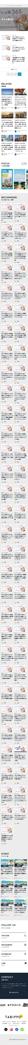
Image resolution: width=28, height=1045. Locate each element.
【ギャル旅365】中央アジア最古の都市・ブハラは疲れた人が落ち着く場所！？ (7, 778)
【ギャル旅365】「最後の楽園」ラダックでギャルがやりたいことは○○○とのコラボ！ (7, 758)
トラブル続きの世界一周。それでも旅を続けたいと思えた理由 (7, 125)
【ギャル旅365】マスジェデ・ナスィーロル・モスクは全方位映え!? (18, 49)
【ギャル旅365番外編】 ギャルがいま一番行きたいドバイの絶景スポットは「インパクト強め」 (7, 216)
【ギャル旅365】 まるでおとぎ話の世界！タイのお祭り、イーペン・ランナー (7, 436)
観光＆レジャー (17, 211)
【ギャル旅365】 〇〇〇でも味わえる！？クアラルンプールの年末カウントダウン (7, 376)
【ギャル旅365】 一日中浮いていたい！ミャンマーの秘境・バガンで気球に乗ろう (7, 456)
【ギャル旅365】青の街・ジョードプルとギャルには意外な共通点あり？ (7, 737)
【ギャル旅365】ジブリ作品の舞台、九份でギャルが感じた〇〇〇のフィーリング (20, 557)
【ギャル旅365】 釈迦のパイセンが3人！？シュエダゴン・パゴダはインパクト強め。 (20, 436)
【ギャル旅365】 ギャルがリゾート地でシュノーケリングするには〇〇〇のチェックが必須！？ (20, 397)
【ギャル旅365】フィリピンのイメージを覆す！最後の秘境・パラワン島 (7, 516)
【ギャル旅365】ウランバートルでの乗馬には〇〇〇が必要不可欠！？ (20, 596)
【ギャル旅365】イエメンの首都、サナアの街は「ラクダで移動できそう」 (18, 38)
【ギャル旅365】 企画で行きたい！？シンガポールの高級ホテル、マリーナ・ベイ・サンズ (7, 356)
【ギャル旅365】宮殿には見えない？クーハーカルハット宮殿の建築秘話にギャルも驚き (7, 416)
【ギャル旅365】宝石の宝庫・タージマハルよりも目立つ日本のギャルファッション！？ (20, 738)
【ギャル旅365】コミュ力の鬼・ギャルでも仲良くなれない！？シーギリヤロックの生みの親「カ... (7, 718)
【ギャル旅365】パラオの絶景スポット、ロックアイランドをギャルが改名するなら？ (20, 276)
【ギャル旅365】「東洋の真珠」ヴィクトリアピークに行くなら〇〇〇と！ (7, 596)
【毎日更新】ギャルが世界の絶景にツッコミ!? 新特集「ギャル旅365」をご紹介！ (18, 60)
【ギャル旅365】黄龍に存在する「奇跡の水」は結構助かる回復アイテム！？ (20, 637)
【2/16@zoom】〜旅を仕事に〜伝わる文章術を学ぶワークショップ (7, 891)
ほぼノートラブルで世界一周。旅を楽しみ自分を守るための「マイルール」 (20, 148)
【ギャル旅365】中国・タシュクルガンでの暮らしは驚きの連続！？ (7, 676)
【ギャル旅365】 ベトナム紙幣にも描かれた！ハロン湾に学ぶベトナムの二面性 (7, 497)
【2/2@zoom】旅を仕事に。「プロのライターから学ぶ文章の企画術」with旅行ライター (7, 871)
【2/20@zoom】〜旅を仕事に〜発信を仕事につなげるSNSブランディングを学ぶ (20, 909)
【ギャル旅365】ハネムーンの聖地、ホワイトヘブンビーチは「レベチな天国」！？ (7, 235)
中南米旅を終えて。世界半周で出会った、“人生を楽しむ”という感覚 (7, 102)
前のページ (14, 69)
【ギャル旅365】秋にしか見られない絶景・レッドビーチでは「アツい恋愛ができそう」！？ (20, 617)
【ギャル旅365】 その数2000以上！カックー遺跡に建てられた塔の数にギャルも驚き (20, 456)
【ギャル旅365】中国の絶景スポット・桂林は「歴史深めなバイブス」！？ (6, 637)
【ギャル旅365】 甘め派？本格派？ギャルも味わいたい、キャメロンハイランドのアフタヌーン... (20, 377)
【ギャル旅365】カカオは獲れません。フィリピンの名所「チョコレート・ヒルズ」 (7, 537)
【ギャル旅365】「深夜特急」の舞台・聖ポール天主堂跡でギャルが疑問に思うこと (20, 577)
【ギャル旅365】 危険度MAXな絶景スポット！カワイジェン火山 (20, 315)
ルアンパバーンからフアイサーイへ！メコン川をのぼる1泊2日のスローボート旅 (20, 102)
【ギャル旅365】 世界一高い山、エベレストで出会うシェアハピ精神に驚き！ (20, 677)
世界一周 (14, 35)
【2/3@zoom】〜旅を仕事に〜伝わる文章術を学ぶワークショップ (6, 909)
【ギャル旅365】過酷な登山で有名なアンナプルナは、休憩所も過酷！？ (7, 696)
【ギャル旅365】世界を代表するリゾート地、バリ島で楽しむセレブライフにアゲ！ (20, 296)
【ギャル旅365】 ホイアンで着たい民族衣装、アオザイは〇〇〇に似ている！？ (20, 497)
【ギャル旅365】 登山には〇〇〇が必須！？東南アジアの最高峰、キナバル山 (20, 336)
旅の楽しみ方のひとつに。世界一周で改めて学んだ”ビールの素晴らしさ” (21, 125)
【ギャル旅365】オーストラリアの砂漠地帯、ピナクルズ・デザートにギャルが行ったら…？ (20, 235)
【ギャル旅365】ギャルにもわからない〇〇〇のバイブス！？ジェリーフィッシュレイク (7, 296)
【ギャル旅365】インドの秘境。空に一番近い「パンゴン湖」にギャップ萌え (20, 758)
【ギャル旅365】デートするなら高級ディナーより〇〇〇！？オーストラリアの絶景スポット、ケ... (7, 277)
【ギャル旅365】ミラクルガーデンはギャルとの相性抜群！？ (20, 777)
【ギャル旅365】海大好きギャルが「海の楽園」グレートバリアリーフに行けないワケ (7, 256)
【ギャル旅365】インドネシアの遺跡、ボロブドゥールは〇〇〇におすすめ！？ (7, 316)
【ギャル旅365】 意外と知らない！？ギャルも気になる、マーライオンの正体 (20, 356)
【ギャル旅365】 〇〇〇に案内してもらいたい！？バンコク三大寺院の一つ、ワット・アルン (20, 416)
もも (5, 222)
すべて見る (24, 163)
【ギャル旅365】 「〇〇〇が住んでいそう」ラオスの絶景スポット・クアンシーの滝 (7, 476)
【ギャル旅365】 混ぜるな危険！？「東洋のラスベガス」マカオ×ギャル (7, 576)
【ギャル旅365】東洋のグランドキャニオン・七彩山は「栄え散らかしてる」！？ (20, 657)
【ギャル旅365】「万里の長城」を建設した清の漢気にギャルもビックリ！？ (7, 617)
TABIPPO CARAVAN (6, 97)
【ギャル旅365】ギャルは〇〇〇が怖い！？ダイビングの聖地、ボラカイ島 (20, 517)
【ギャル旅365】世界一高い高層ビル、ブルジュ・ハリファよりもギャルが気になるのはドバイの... (7, 799)
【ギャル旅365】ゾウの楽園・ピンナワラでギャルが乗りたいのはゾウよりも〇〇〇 (20, 717)
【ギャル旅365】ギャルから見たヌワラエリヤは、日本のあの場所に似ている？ (20, 697)
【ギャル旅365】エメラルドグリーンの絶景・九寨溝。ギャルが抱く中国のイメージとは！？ (7, 657)
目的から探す (4, 392)
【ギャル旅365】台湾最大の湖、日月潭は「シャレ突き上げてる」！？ (20, 536)
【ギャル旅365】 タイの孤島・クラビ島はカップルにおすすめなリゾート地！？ (7, 396)
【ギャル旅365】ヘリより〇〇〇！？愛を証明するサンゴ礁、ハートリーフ (20, 215)
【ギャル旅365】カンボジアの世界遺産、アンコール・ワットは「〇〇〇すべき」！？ (20, 476)
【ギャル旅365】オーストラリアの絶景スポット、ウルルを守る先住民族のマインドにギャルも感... (20, 257)
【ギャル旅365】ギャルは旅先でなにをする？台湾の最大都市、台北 (7, 556)
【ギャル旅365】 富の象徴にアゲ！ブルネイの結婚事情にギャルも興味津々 (7, 336)
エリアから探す (4, 211)
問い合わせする (14, 992)
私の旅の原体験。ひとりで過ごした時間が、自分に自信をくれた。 (7, 148)
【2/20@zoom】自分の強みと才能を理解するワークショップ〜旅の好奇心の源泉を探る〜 (20, 871)
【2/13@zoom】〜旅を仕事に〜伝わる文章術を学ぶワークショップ (20, 891)
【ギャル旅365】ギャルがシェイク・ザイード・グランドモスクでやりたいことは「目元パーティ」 (20, 799)
